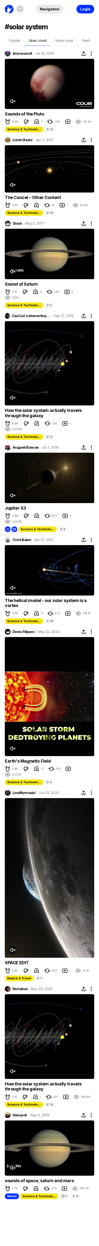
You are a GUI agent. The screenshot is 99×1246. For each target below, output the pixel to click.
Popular (14, 40)
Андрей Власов (25, 447)
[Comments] (37, 122)
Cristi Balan (21, 540)
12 (50, 129)
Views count (64, 40)
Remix (12, 1196)
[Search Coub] (20, 9)
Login (85, 9)
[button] (8, 122)
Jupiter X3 (15, 508)
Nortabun (20, 989)
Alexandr (19, 1115)
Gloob (17, 223)
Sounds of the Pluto (24, 113)
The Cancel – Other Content (33, 197)
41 (50, 213)
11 (49, 437)
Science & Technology (24, 129)
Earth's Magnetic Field (28, 761)
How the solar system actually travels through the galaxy (43, 413)
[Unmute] (12, 101)
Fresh (86, 40)
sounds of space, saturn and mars (39, 1180)
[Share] (84, 53)
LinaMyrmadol (23, 793)
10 (50, 1104)
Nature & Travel (19, 978)
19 (50, 621)
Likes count (38, 40)
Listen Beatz (22, 140)
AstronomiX (22, 53)
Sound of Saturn (21, 284)
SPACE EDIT (17, 962)
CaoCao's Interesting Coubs (31, 316)
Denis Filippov (23, 631)
